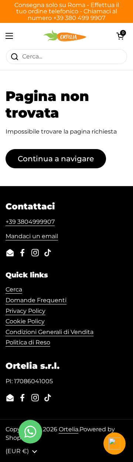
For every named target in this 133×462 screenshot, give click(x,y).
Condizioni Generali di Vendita (49, 331)
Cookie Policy (25, 321)
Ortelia (68, 429)
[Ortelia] (64, 36)
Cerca (14, 289)
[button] (120, 35)
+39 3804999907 (30, 221)
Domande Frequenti (36, 300)
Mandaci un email (32, 236)
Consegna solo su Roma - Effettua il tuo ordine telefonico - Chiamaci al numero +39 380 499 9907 (66, 11)
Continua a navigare (56, 158)
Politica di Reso (28, 342)
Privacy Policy (25, 310)
